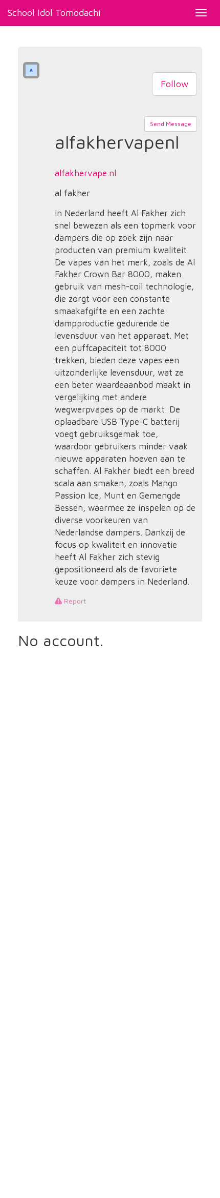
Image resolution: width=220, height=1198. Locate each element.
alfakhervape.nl (85, 173)
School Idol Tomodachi (54, 12)
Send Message (170, 124)
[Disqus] (110, 792)
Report (74, 600)
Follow (174, 83)
